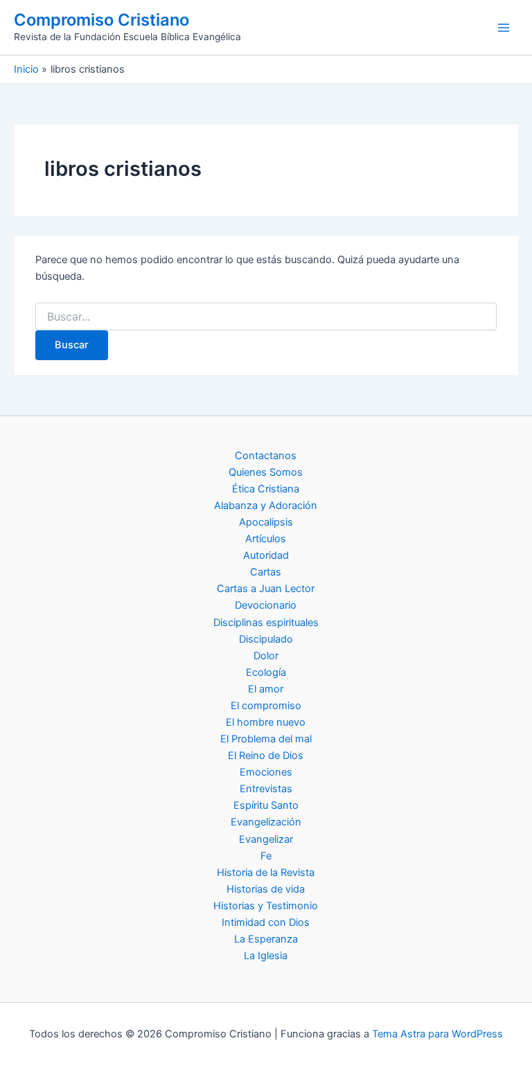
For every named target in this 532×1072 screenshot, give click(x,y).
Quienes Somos (266, 472)
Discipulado (266, 639)
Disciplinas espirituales (266, 622)
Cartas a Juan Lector (265, 588)
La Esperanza (266, 939)
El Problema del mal (266, 739)
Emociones (266, 772)
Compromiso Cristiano (101, 20)
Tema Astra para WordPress (437, 1034)
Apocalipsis (266, 522)
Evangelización (266, 822)
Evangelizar (266, 839)
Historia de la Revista (265, 872)
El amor (265, 689)
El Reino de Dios (265, 755)
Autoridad (266, 555)
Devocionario (265, 605)
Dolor (266, 656)
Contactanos (265, 455)
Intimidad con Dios (266, 922)
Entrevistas (266, 789)
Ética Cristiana (265, 489)
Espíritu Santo (266, 805)
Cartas (265, 572)
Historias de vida (266, 889)
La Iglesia (265, 955)
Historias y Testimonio (265, 906)
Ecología (266, 672)
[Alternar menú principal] (503, 27)
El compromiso (266, 705)
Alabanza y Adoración (265, 505)
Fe (266, 856)
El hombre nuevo (265, 722)
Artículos (265, 539)
